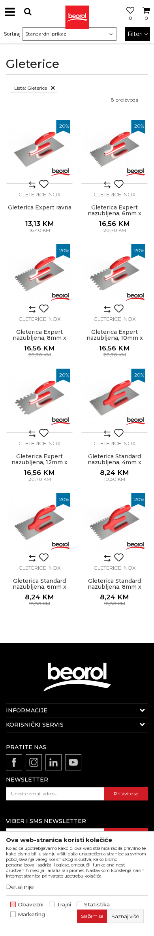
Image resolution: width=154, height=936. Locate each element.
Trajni (63, 905)
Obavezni (30, 905)
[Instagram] (33, 762)
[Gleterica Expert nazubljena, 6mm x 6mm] (114, 150)
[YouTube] (73, 762)
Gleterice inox (40, 194)
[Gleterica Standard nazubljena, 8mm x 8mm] (114, 524)
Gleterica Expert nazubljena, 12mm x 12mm (39, 462)
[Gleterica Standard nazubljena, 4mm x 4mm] (114, 399)
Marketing (31, 914)
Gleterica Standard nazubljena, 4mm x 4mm (114, 462)
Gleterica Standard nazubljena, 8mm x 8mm (114, 587)
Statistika (97, 905)
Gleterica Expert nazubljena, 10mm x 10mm (114, 338)
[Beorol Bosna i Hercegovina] (77, 12)
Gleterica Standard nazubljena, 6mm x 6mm (39, 587)
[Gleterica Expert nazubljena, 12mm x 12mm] (39, 399)
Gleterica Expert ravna (39, 208)
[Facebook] (14, 762)
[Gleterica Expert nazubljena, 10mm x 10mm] (114, 275)
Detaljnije (20, 887)
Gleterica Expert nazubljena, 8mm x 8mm (39, 338)
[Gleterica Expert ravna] (39, 150)
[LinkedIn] (53, 762)
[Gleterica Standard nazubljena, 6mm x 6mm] (39, 524)
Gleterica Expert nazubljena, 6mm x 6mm (114, 213)
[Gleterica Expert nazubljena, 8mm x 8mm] (39, 275)
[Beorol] (60, 171)
